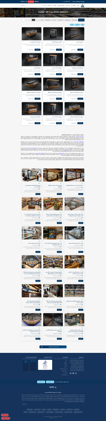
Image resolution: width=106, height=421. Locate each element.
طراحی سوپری (44, 409)
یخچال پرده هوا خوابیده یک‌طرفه (55, 92)
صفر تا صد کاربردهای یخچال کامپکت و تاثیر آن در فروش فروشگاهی (53, 244)
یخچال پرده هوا (80, 42)
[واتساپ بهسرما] (24, 1)
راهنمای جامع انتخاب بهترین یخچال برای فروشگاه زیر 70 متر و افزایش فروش (54, 272)
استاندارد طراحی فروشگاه (41, 412)
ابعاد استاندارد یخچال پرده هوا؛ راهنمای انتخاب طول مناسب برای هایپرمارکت (75, 215)
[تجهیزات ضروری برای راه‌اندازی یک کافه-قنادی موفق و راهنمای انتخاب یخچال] (53, 290)
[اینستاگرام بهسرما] (21, 1)
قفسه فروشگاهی (60, 20)
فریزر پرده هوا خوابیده (69, 409)
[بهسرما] (36, 1)
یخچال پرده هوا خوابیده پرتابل (76, 117)
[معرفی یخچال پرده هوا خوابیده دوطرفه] (31, 84)
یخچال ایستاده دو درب (57, 117)
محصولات (74, 5)
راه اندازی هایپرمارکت (37, 409)
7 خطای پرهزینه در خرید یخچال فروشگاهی (74, 185)
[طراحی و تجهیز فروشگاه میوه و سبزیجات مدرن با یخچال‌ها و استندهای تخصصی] (53, 203)
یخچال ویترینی (37, 68)
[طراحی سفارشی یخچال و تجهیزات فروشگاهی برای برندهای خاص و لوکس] (74, 319)
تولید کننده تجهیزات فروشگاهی (78, 412)
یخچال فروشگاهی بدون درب (49, 412)
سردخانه (42, 20)
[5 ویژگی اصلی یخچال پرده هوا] (31, 232)
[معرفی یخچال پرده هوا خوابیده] (31, 33)
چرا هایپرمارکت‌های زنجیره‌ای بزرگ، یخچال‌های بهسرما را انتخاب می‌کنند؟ (33, 301)
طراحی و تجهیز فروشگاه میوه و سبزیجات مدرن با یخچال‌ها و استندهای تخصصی (54, 215)
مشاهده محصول (73, 49)
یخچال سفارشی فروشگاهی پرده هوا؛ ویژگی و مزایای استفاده (74, 301)
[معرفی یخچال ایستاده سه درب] (53, 59)
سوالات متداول (64, 370)
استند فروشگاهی (48, 20)
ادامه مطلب (80, 194)
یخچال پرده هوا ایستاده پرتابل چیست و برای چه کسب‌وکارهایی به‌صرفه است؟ (32, 215)
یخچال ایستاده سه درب (57, 68)
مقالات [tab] (72, 24)
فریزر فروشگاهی (67, 20)
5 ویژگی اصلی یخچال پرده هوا (34, 243)
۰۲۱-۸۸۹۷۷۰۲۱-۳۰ (67, 1)
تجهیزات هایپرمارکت (30, 409)
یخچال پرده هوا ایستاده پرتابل (76, 92)
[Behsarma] (38, 1)
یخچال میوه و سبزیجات (35, 117)
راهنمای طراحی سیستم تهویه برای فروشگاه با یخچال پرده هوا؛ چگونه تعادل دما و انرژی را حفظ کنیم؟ (31, 273)
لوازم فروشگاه (49, 409)
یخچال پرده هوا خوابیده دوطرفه (33, 92)
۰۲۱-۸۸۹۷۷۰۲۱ (40, 382)
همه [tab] (82, 24)
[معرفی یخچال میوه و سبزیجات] (31, 108)
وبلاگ (55, 5)
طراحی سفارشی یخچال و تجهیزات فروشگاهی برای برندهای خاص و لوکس (75, 330)
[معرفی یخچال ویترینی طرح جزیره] (74, 59)
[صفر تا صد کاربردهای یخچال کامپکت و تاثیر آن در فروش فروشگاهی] (53, 232)
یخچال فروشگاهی (74, 20)
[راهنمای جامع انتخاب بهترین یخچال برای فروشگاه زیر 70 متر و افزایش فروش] (53, 261)
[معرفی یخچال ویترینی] (31, 59)
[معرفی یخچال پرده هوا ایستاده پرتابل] (74, 84)
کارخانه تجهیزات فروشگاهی (68, 412)
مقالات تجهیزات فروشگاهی (54, 347)
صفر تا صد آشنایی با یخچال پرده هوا (76, 243)
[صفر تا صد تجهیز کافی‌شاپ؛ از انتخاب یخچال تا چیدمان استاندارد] (74, 261)
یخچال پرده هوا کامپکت (57, 42)
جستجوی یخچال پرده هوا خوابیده (53, 12)
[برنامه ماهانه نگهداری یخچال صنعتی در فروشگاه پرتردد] (31, 175)
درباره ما (50, 5)
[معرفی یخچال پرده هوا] (74, 33)
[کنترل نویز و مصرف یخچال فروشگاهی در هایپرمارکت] (53, 319)
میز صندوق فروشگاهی (56, 409)
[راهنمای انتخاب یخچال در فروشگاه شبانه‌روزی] (53, 175)
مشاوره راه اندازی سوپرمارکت (59, 412)
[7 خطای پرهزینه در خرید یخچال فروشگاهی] (74, 175)
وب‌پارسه (50, 417)
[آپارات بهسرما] (26, 1)
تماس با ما (65, 372)
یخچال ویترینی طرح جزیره (77, 68)
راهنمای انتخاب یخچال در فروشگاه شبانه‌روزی (55, 186)
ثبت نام (44, 5)
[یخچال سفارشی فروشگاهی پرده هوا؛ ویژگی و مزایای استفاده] (74, 290)
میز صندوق (54, 20)
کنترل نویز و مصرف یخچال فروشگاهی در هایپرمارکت (54, 330)
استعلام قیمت (31, 1)
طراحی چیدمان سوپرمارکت (32, 412)
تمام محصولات (81, 20)
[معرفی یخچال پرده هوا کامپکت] (53, 33)
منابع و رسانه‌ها (62, 5)
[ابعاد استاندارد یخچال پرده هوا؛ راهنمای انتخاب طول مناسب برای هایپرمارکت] (74, 203)
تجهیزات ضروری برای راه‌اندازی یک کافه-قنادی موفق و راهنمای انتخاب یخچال (54, 301)
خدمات (68, 5)
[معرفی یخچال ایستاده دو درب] (53, 108)
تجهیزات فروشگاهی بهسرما (78, 1)
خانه (78, 5)
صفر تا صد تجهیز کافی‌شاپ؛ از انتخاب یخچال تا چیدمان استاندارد (75, 272)
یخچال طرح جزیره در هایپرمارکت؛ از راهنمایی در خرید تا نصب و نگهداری (31, 330)
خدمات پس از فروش (63, 368)
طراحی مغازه (25, 412)
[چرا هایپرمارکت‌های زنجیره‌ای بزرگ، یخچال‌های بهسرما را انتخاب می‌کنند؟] (31, 290)
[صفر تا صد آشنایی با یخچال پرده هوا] (74, 232)
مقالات (66, 364)
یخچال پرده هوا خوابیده (35, 42)
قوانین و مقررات (64, 374)
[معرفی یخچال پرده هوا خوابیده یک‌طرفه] (53, 84)
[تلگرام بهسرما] (22, 1)
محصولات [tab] (77, 24)
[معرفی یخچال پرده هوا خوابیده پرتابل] (74, 108)
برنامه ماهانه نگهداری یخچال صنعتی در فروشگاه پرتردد (32, 186)
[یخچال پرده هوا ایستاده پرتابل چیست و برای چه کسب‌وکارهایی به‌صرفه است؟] (31, 203)
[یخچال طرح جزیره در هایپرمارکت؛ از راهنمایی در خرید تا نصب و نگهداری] (31, 319)
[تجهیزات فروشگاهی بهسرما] (82, 5)
